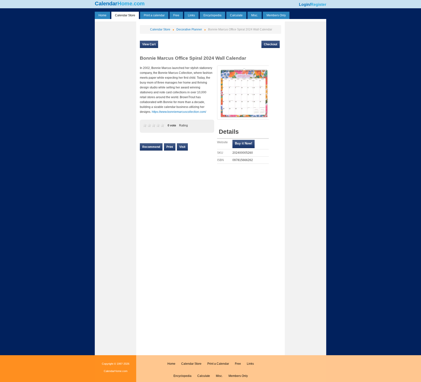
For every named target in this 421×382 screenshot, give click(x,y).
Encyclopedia (182, 376)
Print (169, 147)
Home (171, 363)
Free (238, 363)
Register (318, 4)
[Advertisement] (115, 96)
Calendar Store (191, 363)
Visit (182, 147)
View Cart (149, 44)
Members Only (238, 376)
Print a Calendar (218, 363)
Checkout (270, 44)
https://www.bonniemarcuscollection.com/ (179, 112)
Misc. (219, 376)
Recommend (151, 147)
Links (250, 363)
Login (304, 4)
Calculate (203, 376)
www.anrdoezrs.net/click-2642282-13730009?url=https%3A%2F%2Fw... (243, 144)
